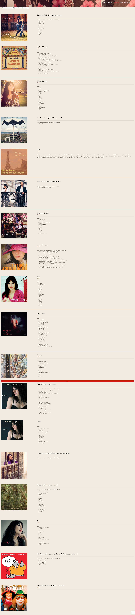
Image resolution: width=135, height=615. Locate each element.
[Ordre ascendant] (13, 8)
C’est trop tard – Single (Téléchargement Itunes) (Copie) (53, 453)
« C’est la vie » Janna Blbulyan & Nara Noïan (51, 586)
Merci (38, 150)
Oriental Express (42, 81)
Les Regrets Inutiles (43, 213)
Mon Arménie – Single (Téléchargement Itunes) (51, 118)
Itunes (56, 19)
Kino (38, 277)
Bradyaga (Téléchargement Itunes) (47, 485)
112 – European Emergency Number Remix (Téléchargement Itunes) (57, 554)
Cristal (39, 421)
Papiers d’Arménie (42, 47)
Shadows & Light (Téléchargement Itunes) (49, 15)
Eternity (39, 355)
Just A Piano (41, 313)
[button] (131, 2)
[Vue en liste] (28, 8)
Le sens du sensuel (42, 245)
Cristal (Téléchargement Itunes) (46, 384)
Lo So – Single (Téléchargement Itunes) (48, 181)
